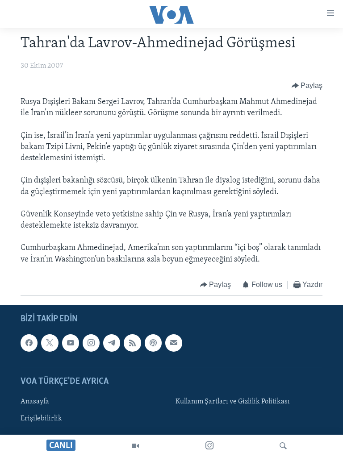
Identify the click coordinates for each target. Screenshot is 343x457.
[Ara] (283, 446)
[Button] (307, 85)
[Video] (135, 446)
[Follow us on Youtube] (70, 343)
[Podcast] (153, 343)
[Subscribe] (173, 343)
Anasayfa (35, 401)
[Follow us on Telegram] (111, 343)
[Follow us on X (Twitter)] (49, 343)
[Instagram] (209, 446)
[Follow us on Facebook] (29, 343)
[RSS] (132, 343)
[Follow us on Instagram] (91, 343)
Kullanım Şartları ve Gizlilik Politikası (233, 401)
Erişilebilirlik (41, 418)
